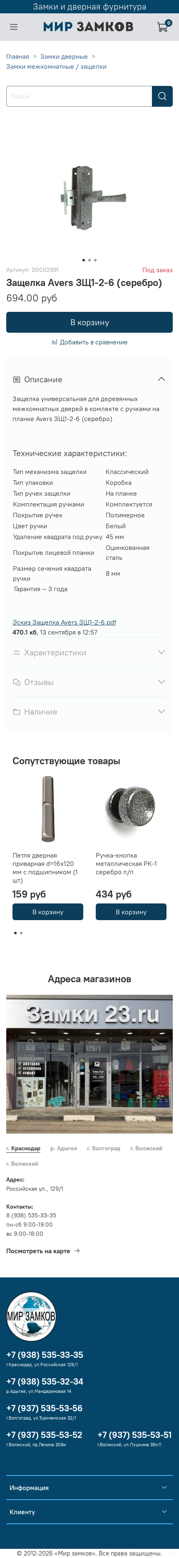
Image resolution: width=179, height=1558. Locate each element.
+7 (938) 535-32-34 (44, 1381)
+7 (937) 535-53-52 (44, 1434)
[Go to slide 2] (89, 260)
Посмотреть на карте (38, 1251)
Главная (17, 56)
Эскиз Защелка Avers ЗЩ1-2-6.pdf (64, 622)
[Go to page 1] (15, 933)
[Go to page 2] (21, 933)
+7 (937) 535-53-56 (44, 1408)
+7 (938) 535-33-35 (44, 1354)
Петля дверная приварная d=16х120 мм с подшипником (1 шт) (45, 867)
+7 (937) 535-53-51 (134, 1434)
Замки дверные (64, 56)
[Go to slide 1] (83, 260)
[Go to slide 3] (95, 260)
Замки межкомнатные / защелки (56, 66)
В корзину (47, 912)
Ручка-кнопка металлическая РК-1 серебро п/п (126, 863)
